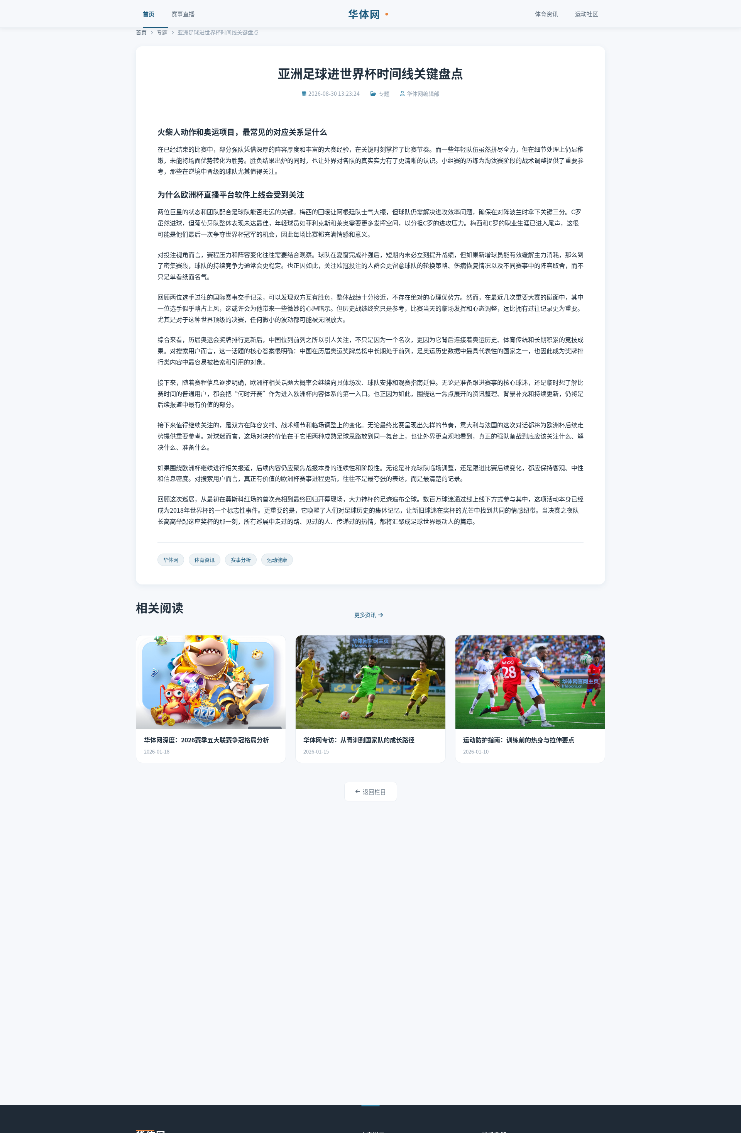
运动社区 (586, 14)
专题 (162, 32)
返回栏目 (374, 792)
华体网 (370, 13)
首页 (148, 14)
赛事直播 (183, 14)
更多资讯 (365, 614)
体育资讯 (546, 14)
